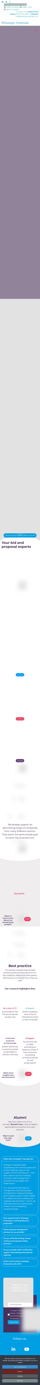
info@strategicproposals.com (27, 16)
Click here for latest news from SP (20, 535)
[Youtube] (2, 2)
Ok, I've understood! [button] (20, 1367)
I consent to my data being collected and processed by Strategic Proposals (20, 1315)
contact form (32, 12)
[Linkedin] (6, 2)
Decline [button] (20, 1371)
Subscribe (13, 1322)
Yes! (28, 1074)
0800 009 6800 (22, 14)
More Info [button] (20, 1381)
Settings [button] (20, 1376)
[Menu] (37, 30)
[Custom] (10, 2)
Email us (20, 675)
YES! (27, 919)
